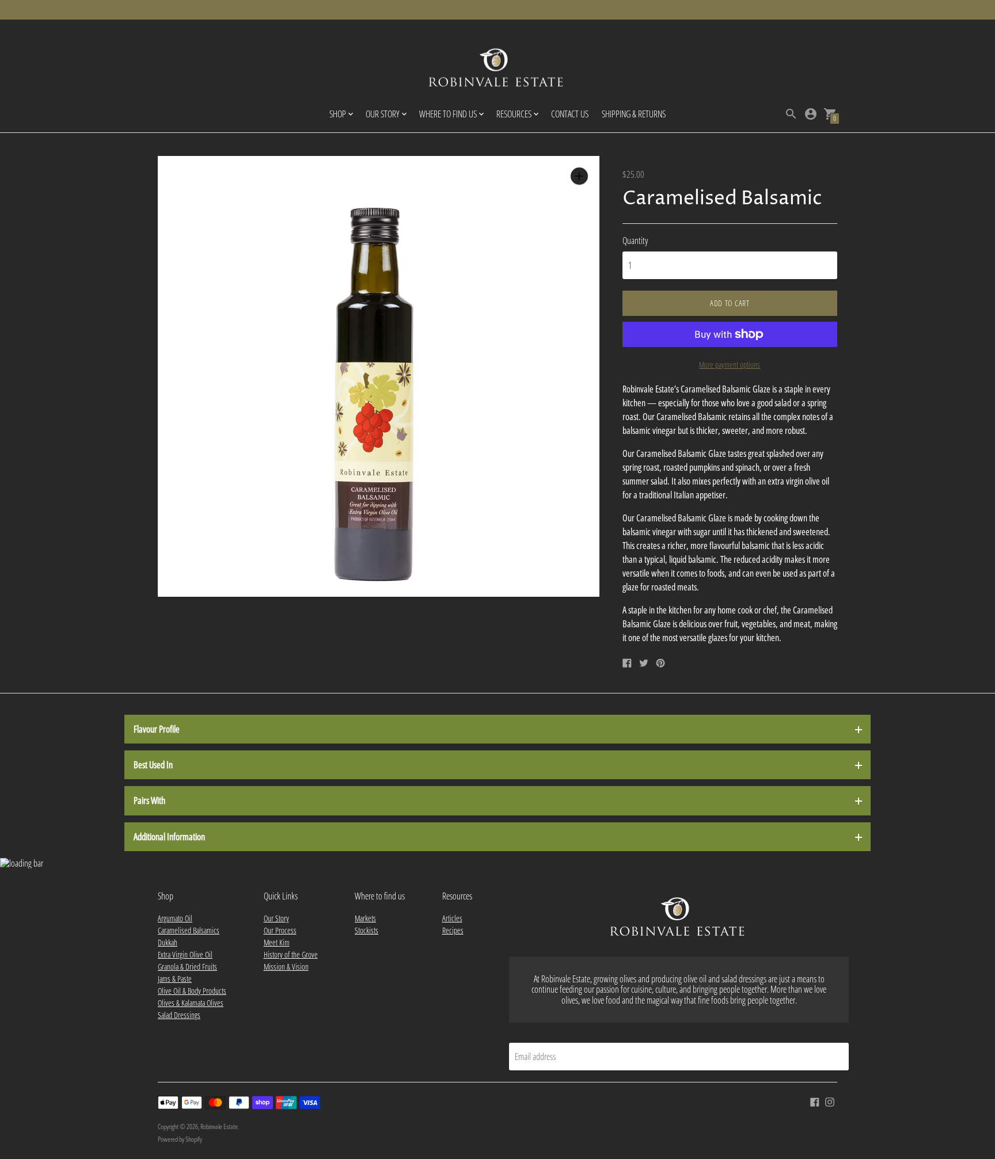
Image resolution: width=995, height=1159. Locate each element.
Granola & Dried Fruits (187, 966)
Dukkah (167, 942)
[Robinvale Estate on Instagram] (829, 1101)
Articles (452, 918)
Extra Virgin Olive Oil (185, 954)
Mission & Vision (286, 966)
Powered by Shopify (180, 1139)
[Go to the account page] (811, 114)
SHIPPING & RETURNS (634, 114)
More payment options (729, 364)
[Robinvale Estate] (497, 69)
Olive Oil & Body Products (192, 990)
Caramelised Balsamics (188, 930)
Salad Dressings (179, 1014)
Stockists (366, 930)
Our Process (280, 930)
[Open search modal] (791, 114)
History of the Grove (291, 954)
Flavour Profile (157, 729)
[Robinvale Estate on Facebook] (814, 1101)
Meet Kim (277, 942)
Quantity (635, 240)
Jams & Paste (175, 978)
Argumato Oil (175, 918)
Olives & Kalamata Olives (190, 1002)
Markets (365, 918)
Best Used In (153, 764)
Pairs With (149, 800)
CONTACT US (569, 114)
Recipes (453, 930)
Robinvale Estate (219, 1126)
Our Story (276, 918)
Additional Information (169, 836)
